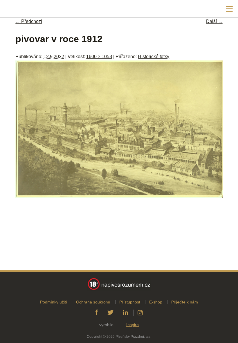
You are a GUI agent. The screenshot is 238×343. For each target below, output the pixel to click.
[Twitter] (110, 312)
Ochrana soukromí (93, 302)
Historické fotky (153, 56)
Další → (214, 21)
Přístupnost (129, 302)
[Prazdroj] (29, 8)
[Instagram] (140, 312)
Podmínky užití (53, 302)
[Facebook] (96, 312)
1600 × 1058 (99, 56)
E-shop (155, 302)
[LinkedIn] (125, 312)
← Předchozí (28, 21)
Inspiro (132, 324)
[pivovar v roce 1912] (118, 196)
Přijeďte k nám (184, 302)
